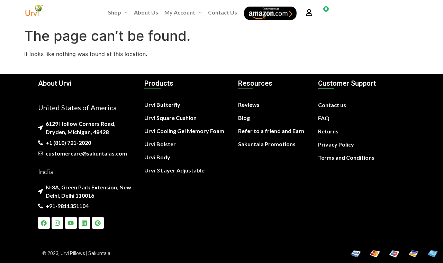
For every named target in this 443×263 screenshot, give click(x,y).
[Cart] (323, 12)
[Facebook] (44, 223)
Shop (114, 12)
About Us (146, 12)
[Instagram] (57, 223)
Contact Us (222, 12)
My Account (179, 12)
